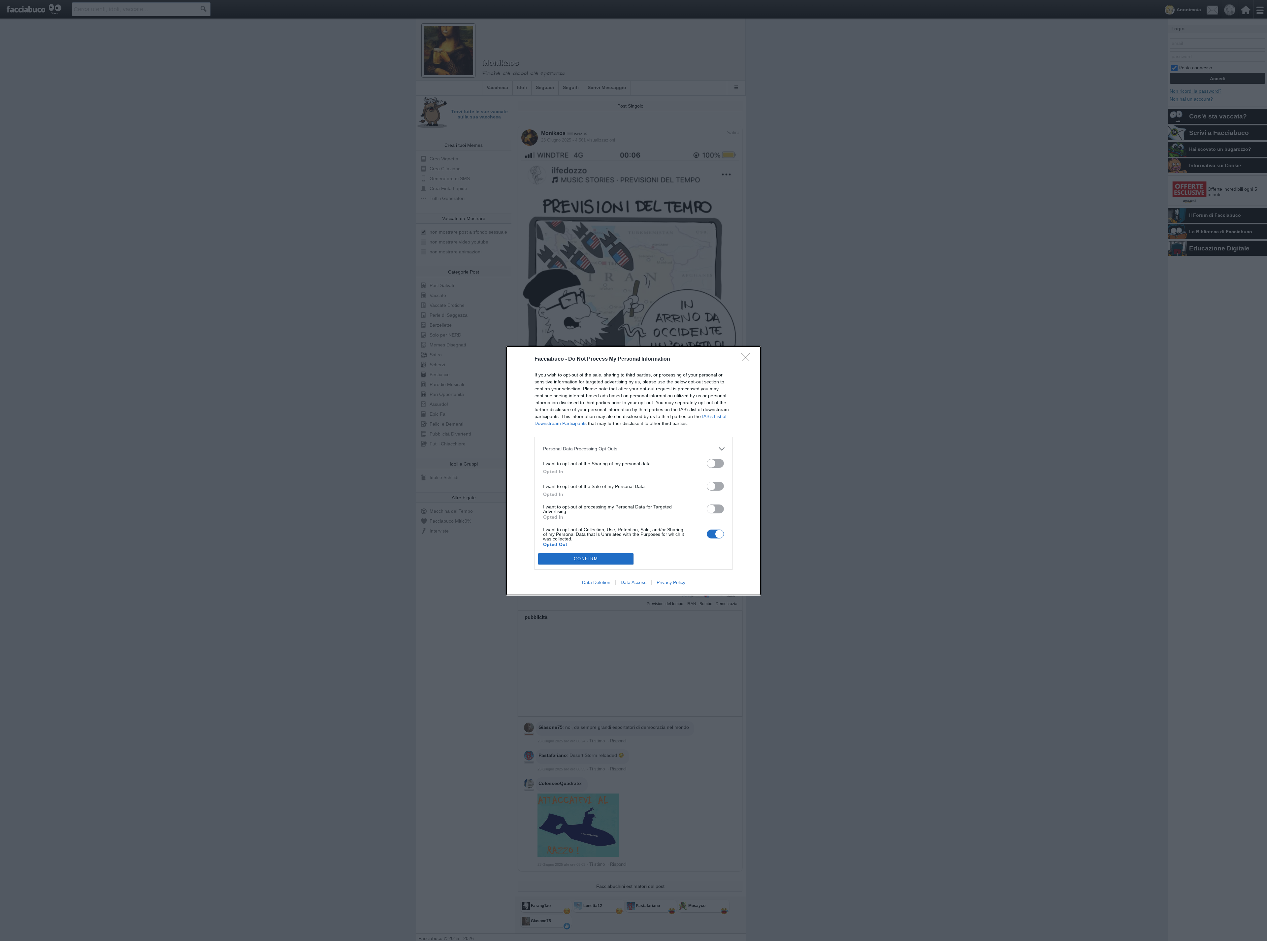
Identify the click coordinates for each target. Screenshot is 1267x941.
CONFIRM (586, 558)
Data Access (633, 582)
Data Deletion (596, 582)
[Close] (747, 359)
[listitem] (633, 448)
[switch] (715, 463)
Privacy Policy (671, 582)
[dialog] (633, 470)
